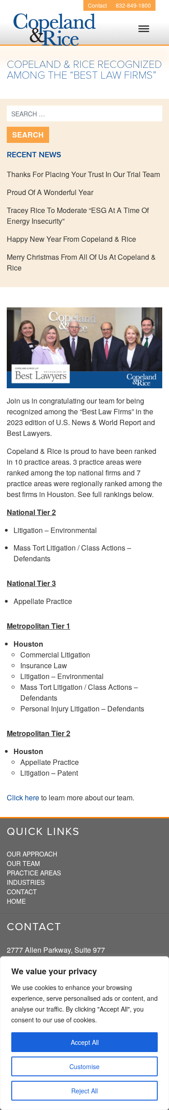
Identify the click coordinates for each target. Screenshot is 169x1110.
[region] (84, 1033)
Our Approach (32, 853)
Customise (84, 1066)
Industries (26, 882)
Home (16, 901)
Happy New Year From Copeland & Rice (71, 239)
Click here (23, 797)
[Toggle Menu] (143, 37)
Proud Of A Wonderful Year (50, 192)
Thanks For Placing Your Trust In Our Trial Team (83, 174)
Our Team (23, 863)
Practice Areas (34, 872)
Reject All (84, 1090)
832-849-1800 (133, 5)
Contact (97, 5)
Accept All (85, 1042)
